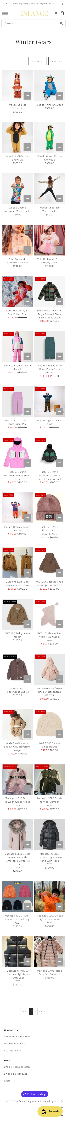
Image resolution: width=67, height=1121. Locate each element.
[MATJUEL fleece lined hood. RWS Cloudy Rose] (49, 614)
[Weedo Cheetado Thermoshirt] (49, 188)
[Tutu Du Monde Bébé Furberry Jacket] (49, 240)
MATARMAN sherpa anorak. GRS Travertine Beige (17, 747)
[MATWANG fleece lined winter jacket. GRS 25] (49, 562)
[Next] (62, 4)
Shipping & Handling (15, 1073)
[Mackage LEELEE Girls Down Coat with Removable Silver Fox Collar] (17, 834)
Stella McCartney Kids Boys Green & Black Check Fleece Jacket (49, 314)
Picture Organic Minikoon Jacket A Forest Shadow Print (49, 475)
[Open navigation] (6, 13)
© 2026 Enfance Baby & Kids (22, 1101)
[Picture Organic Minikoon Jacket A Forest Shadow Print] (49, 452)
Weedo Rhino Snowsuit (49, 104)
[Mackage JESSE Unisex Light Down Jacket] (49, 896)
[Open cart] (62, 13)
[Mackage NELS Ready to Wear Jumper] (49, 779)
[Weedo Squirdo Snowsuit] (17, 85)
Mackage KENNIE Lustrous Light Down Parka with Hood (49, 857)
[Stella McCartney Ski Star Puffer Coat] (17, 291)
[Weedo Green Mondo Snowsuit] (49, 137)
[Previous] (6, 4)
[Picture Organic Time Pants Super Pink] (17, 401)
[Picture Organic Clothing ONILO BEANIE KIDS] (49, 507)
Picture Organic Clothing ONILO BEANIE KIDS (50, 530)
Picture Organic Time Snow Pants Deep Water (49, 369)
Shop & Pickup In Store (17, 1066)
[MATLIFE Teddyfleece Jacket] (17, 614)
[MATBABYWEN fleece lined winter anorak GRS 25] (49, 669)
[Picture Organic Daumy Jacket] (17, 507)
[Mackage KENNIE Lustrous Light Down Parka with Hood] (49, 834)
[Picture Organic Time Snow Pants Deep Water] (49, 346)
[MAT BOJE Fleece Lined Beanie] (49, 724)
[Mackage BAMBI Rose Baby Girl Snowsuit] (49, 951)
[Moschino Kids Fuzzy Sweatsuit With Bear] (17, 562)
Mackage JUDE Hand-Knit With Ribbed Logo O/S (17, 919)
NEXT (42, 1011)
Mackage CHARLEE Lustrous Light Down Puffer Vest (17, 974)
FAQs (7, 1080)
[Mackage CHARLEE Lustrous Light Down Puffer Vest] (17, 951)
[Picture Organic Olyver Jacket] (49, 401)
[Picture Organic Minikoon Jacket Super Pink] (17, 452)
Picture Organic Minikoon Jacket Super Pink (17, 475)
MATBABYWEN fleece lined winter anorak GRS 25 (49, 692)
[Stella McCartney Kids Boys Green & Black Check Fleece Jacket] (49, 291)
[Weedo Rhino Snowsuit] (49, 85)
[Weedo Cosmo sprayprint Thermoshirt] (17, 188)
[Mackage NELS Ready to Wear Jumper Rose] (17, 779)
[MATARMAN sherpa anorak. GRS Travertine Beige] (17, 724)
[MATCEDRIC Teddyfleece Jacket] (17, 669)
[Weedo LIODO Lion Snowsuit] (17, 137)
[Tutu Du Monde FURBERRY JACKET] (17, 240)
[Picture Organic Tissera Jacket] (17, 346)
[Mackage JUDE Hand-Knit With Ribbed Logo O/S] (17, 896)
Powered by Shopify (51, 1101)
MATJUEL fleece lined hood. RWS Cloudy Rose (49, 637)
